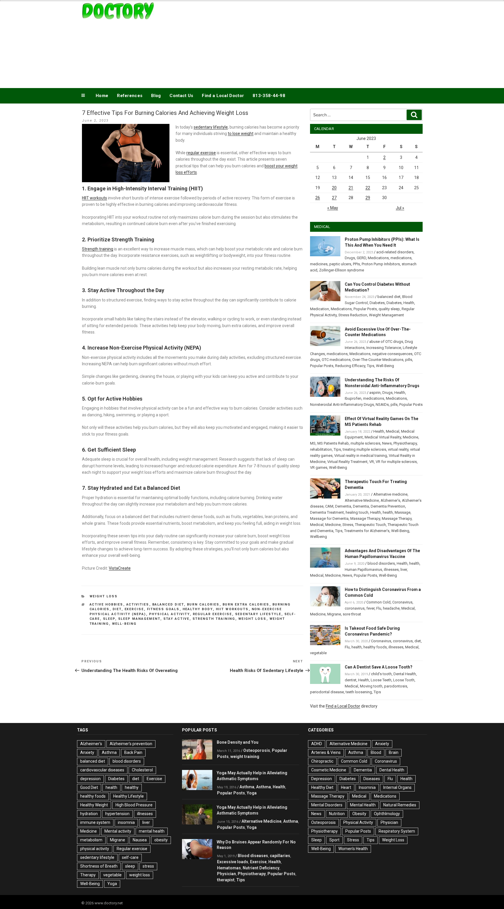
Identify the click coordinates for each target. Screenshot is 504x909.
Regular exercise (212, 614)
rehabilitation (321, 449)
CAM (329, 506)
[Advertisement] (311, 43)
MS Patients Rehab (333, 443)
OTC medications (336, 359)
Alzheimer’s (390, 500)
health (388, 512)
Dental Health (404, 674)
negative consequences (392, 354)
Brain (393, 752)
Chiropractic (322, 761)
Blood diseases (253, 855)
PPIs (356, 264)
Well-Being (124, 624)
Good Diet (89, 787)
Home (102, 95)
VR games (318, 467)
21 (351, 187)
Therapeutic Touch (370, 524)
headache (391, 608)
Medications (378, 258)
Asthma (109, 752)
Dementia (343, 506)
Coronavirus (402, 602)
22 (367, 187)
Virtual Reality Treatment (347, 461)
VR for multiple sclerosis (396, 461)
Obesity (359, 813)
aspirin (375, 392)
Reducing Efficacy (350, 366)
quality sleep (389, 309)
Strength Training (213, 619)
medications (401, 258)
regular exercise (201, 152)
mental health (151, 831)
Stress (347, 524)
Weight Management (386, 315)
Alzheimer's (91, 743)
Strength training (97, 249)
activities (137, 604)
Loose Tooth (403, 680)
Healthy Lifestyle (128, 796)
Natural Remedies (399, 805)
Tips (370, 366)
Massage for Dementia (329, 518)
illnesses (391, 569)
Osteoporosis (256, 750)
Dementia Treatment (327, 512)
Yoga (112, 883)
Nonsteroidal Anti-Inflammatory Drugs (342, 404)
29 (367, 197)
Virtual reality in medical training (360, 455)
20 (334, 187)
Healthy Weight (94, 805)
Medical (392, 431)
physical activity (169, 614)
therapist (226, 880)
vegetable (318, 653)
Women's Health (353, 848)
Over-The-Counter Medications (377, 359)
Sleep (316, 840)
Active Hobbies (106, 604)
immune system (95, 822)
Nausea (140, 840)
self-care (130, 857)
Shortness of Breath (99, 866)
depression (90, 778)
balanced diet (168, 604)
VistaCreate (120, 568)
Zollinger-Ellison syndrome (341, 270)
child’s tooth (381, 674)
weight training (244, 756)
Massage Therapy (365, 518)
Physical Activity (358, 822)
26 (317, 197)
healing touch (357, 512)
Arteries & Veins (326, 752)
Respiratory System (397, 831)
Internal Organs (397, 787)
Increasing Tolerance (383, 347)
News (387, 443)
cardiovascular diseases (102, 770)
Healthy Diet (322, 787)
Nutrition (337, 813)
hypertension (117, 813)
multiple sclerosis (365, 443)
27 (334, 197)
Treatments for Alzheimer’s (366, 531)
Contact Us (181, 95)
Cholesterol (142, 770)
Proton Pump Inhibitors (381, 264)
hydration (89, 813)
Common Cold (378, 602)
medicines (319, 264)
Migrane (334, 614)
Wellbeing (318, 536)
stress (148, 866)
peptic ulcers (340, 264)
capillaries (280, 855)
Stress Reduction (352, 315)
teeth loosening (359, 692)
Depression (321, 778)
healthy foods (375, 647)
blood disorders (381, 563)
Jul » (400, 208)
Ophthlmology (387, 813)
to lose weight (240, 133)
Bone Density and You (237, 742)
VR (371, 461)
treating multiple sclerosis (364, 449)
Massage (402, 512)
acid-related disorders (395, 252)
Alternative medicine (390, 494)
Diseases (371, 778)
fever (370, 608)
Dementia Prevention (388, 506)
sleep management (139, 619)
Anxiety (87, 752)
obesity (161, 840)
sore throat (352, 614)
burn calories (203, 604)
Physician (226, 873)
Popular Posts (365, 309)
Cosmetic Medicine (328, 770)
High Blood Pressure (134, 805)
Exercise (134, 609)
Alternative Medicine (362, 500)
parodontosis (395, 686)
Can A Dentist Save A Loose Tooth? (378, 667)
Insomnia (367, 787)
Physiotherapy (405, 443)
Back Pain (133, 752)
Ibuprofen (353, 398)
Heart (346, 787)
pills (408, 359)
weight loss (252, 619)
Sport (334, 840)
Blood (376, 752)
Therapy (88, 875)
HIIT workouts (94, 198)
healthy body (198, 609)
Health (408, 303)
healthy (132, 787)
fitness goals (163, 609)
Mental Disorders (326, 805)
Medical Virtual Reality (383, 437)
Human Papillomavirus (363, 569)
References (129, 95)
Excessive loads (232, 861)
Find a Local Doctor (223, 95)
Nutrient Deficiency (261, 868)
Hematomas (229, 868)
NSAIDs (382, 404)
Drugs (350, 258)
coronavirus (355, 608)
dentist (350, 680)
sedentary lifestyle (211, 127)
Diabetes (377, 303)
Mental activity (117, 831)
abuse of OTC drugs (386, 341)
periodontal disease (327, 692)
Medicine (410, 437)
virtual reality (398, 449)
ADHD (316, 743)
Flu (378, 608)
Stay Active (176, 619)
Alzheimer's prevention (131, 743)
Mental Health (363, 805)
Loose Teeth (381, 680)
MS (313, 443)
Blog (156, 95)
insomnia (126, 822)
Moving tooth (371, 686)
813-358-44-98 (269, 95)
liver (403, 569)
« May (332, 208)
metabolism (91, 840)
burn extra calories (246, 604)
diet (117, 609)
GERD (361, 258)
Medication (319, 309)
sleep (109, 619)
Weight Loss (104, 596)
